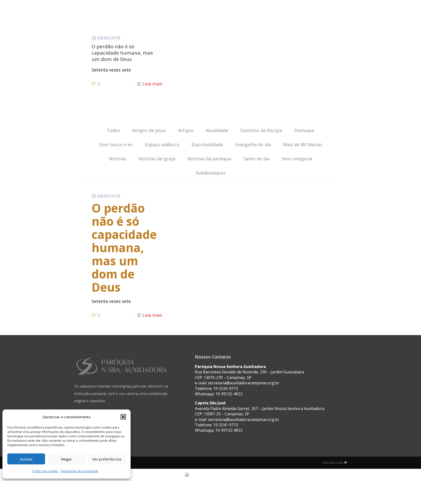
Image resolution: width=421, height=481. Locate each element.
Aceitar (26, 459)
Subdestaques (210, 173)
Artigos (185, 130)
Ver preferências (106, 459)
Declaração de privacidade (79, 471)
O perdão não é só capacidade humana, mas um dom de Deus (122, 52)
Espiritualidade (207, 144)
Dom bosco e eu (116, 144)
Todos (113, 130)
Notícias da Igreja (156, 159)
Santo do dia (256, 159)
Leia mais (152, 84)
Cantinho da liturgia (261, 130)
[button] (123, 416)
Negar (66, 459)
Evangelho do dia (253, 144)
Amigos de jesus (149, 130)
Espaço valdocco (162, 144)
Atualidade (217, 130)
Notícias (117, 159)
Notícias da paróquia (209, 159)
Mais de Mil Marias (302, 144)
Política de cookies (45, 471)
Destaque (304, 130)
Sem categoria (297, 159)
